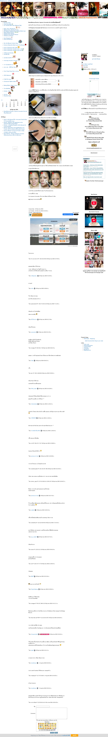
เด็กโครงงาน (34, 319)
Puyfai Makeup (34, 589)
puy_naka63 (34, 536)
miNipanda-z (34, 275)
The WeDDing (7, 88)
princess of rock (35, 456)
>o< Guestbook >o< (8, 64)
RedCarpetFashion (88, 345)
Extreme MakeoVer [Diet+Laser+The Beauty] (14, 45)
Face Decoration (8, 24)
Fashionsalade (87, 346)
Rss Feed (85, 65)
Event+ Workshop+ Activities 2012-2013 (13, 50)
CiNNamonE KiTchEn (9, 53)
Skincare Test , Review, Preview (11, 29)
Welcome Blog (7, 22)
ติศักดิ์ (32, 576)
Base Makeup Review (9, 32)
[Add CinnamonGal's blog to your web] (94, 340)
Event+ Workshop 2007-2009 (10, 47)
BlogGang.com (87, 350)
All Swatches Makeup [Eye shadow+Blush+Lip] (14, 31)
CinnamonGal (34, 634)
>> (26, 100)
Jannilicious (34, 663)
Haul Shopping (7, 38)
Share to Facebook (68, 214)
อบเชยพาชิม (6, 54)
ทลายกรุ (6, 94)
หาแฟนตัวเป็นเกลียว (36, 430)
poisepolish (86, 349)
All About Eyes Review (9, 33)
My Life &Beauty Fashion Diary (11, 43)
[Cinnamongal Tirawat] (94, 90)
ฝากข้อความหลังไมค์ (87, 64)
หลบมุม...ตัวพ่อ (7, 91)
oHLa (32, 288)
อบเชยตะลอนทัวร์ (8, 57)
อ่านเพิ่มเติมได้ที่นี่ (66, 735)
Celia (32, 360)
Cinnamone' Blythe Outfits (10, 81)
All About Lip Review (8, 35)
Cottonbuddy (34, 404)
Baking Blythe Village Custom (11, 85)
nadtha (33, 510)
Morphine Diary (7, 95)
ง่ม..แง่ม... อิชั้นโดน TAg (10, 67)
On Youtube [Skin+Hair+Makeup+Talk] (12, 25)
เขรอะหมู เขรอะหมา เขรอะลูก (11, 60)
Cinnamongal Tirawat (94, 78)
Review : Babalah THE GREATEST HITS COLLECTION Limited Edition (13, 123)
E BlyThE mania (8, 79)
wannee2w (33, 332)
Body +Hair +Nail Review (10, 28)
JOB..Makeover (7, 75)
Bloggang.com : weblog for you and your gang (11, 0)
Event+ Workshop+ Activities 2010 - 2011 (13, 49)
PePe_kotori (34, 388)
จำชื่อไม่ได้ (33, 418)
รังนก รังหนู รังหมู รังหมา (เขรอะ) (11, 71)
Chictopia (86, 347)
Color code (86, 344)
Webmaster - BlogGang (89, 338)
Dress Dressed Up (8, 39)
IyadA (32, 650)
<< (1, 100)
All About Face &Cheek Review (11, 34)
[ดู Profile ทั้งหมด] (96, 59)
